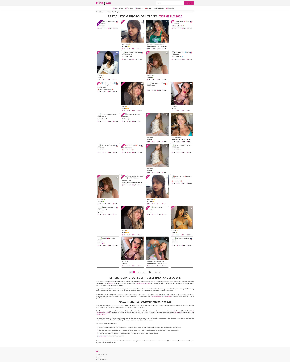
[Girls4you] (103, 3)
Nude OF (110, 283)
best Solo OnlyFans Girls (143, 283)
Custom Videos (102, 336)
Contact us (100, 357)
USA (174, 311)
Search (189, 3)
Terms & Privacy (102, 354)
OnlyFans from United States (155, 8)
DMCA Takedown (102, 359)
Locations (140, 8)
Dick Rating (177, 313)
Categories (171, 8)
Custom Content (100, 314)
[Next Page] (159, 272)
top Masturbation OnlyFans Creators (161, 296)
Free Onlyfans (118, 8)
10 (156, 272)
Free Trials (130, 8)
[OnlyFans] (96, 12)
